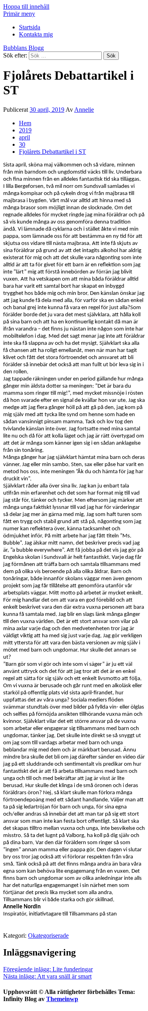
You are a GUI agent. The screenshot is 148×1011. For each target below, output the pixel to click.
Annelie (84, 109)
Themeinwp (62, 999)
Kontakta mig (36, 34)
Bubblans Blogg (23, 47)
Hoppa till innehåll (26, 6)
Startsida (29, 27)
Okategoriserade (48, 935)
